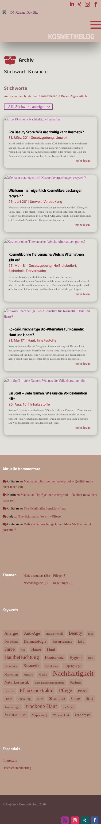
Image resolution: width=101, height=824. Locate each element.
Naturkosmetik (16, 682)
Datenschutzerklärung (17, 768)
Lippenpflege (72, 666)
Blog (90, 634)
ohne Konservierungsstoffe (49, 682)
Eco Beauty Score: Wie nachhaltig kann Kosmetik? (46, 132)
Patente (9, 691)
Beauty (75, 633)
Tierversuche (36, 271)
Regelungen (61, 583)
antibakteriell (54, 633)
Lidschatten (51, 666)
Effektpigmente (62, 641)
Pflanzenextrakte (36, 690)
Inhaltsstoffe (46, 340)
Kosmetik (31, 665)
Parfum (75, 682)
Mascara (28, 674)
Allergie (11, 633)
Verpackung (52, 201)
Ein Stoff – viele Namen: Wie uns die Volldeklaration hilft (47, 396)
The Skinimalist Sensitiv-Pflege (45, 508)
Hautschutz (54, 657)
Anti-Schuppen (13, 96)
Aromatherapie (49, 96)
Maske (43, 674)
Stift (89, 698)
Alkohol (84, 96)
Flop (22, 650)
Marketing (11, 674)
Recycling (24, 699)
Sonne (75, 699)
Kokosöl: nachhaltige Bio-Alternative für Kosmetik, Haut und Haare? (46, 332)
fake (81, 641)
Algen (74, 96)
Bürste (65, 96)
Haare (36, 649)
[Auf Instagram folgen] (75, 820)
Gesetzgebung (42, 137)
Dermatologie (35, 641)
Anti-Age (32, 633)
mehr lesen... (84, 161)
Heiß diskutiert (65, 265)
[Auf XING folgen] (85, 820)
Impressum (10, 760)
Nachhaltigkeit (33, 583)
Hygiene (76, 658)
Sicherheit (16, 271)
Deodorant (11, 641)
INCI (90, 658)
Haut (31, 340)
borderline (30, 96)
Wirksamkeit (61, 715)
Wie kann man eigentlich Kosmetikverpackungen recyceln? (45, 193)
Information (11, 666)
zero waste (82, 715)
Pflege (57, 575)
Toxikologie (12, 707)
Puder (8, 699)
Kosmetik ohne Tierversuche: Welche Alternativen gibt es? (46, 257)
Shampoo (57, 698)
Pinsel (82, 691)
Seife (40, 699)
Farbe (9, 649)
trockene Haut (41, 706)
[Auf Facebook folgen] (94, 820)
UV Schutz (68, 707)
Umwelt (61, 137)
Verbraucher (15, 714)
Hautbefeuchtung (21, 657)
